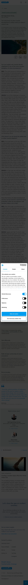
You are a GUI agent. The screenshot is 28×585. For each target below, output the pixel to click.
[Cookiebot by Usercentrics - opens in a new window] (20, 265)
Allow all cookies (14, 314)
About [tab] (23, 269)
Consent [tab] (5, 269)
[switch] (24, 298)
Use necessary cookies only (14, 318)
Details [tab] (14, 269)
